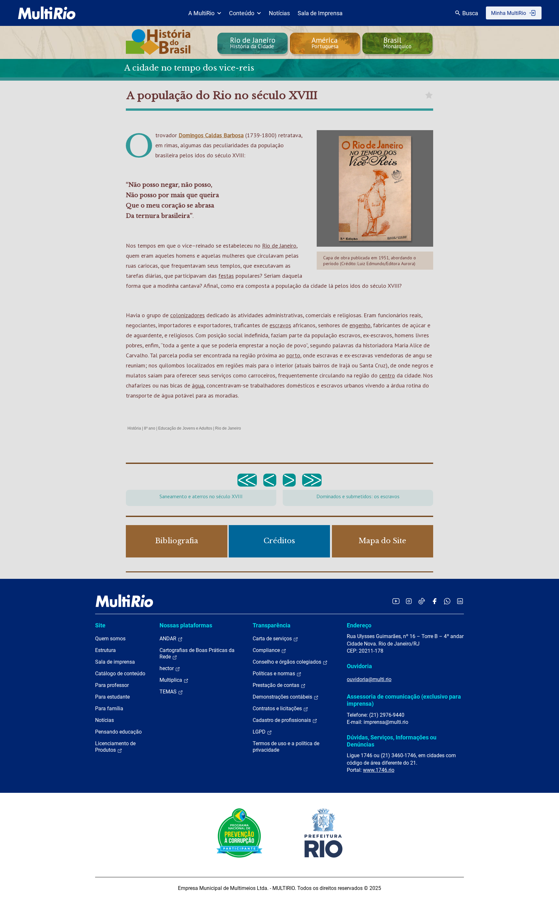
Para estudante (112, 697)
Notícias (279, 13)
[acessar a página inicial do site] (46, 12)
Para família (109, 708)
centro (387, 375)
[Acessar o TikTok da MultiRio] (422, 601)
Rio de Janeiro (279, 245)
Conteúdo (241, 13)
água (198, 385)
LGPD (260, 732)
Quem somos (110, 638)
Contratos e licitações (278, 708)
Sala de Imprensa (320, 13)
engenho (359, 325)
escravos (280, 325)
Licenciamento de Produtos (115, 746)
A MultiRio (201, 13)
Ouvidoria (359, 666)
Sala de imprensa (115, 662)
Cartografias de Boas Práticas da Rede (197, 653)
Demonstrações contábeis (283, 697)
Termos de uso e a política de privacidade (286, 746)
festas (226, 275)
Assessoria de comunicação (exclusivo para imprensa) (404, 700)
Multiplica (171, 680)
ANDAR (168, 638)
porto (293, 355)
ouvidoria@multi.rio (369, 679)
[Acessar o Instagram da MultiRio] (409, 601)
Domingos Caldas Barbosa (211, 135)
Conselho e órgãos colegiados (288, 662)
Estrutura (105, 650)
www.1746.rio (378, 770)
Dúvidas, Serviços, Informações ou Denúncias (391, 741)
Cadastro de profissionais (282, 720)
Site (100, 625)
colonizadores (187, 315)
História (134, 428)
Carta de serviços (273, 638)
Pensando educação (118, 732)
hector (167, 668)
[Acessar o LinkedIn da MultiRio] (460, 601)
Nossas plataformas (185, 625)
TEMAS (168, 692)
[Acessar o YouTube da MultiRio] (396, 601)
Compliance (267, 650)
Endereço (359, 625)
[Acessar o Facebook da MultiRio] (434, 601)
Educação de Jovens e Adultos (185, 428)
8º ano (149, 428)
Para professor (112, 685)
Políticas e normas (274, 673)
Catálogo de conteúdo (120, 673)
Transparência (271, 625)
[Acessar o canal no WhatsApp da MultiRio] (447, 601)
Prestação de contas (277, 685)
